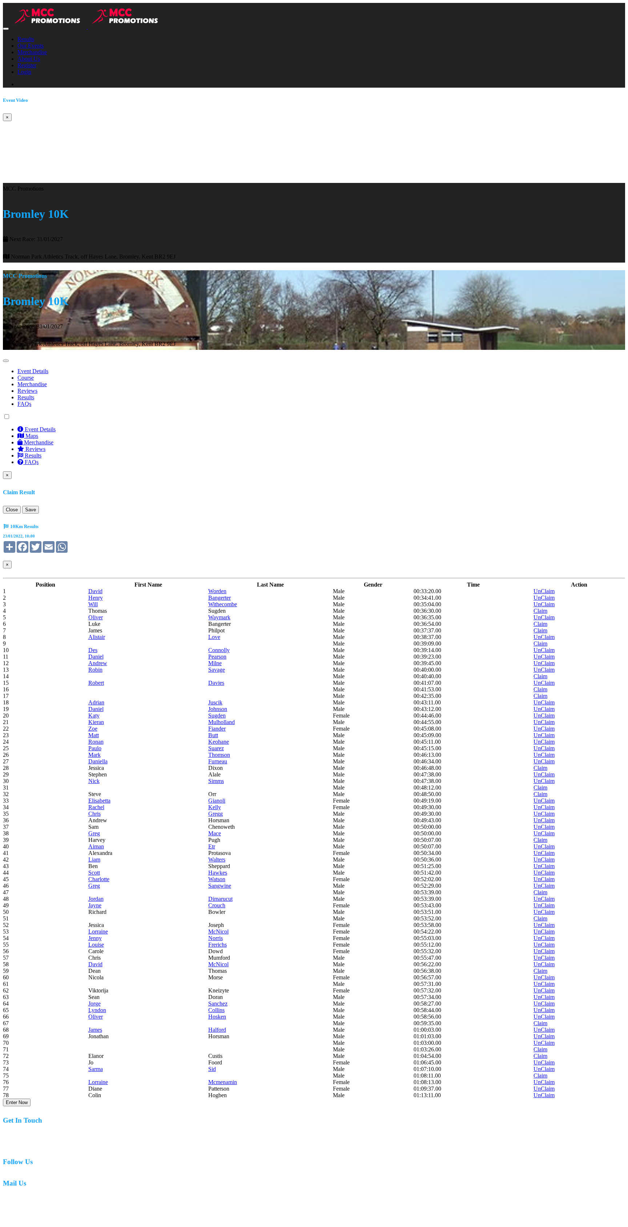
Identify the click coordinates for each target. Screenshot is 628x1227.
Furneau (217, 761)
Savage (216, 670)
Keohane (218, 742)
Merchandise (32, 52)
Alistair (96, 637)
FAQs (24, 404)
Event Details (32, 371)
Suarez (216, 748)
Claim (540, 611)
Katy (94, 715)
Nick (94, 781)
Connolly (219, 650)
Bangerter (219, 598)
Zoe (92, 729)
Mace (214, 833)
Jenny (95, 938)
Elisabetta (99, 801)
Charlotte (98, 879)
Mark (94, 755)
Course (25, 378)
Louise (96, 945)
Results (25, 39)
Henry (95, 598)
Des (92, 650)
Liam (94, 859)
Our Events (30, 46)
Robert (96, 683)
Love (214, 637)
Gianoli (216, 801)
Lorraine (98, 931)
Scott (94, 873)
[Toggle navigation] (6, 29)
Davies (216, 683)
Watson (216, 879)
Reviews (27, 391)
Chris (94, 814)
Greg (94, 833)
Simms (216, 781)
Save (30, 509)
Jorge (94, 1003)
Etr (211, 846)
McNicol (218, 931)
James (95, 1030)
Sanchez (218, 1003)
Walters (216, 859)
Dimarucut (220, 899)
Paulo (94, 748)
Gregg (215, 814)
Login (24, 72)
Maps (31, 436)
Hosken (217, 1017)
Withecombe (222, 604)
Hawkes (217, 873)
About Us (28, 59)
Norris (215, 938)
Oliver (95, 617)
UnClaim (544, 591)
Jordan (96, 899)
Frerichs (217, 945)
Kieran (96, 722)
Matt (93, 735)
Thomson (219, 755)
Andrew (97, 663)
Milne (215, 663)
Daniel (96, 657)
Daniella (98, 761)
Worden (217, 591)
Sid (212, 1069)
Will (93, 604)
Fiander (217, 729)
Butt (213, 735)
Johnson (217, 709)
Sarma (95, 1069)
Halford (217, 1030)
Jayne (94, 905)
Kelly (214, 807)
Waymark (219, 617)
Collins (216, 1010)
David (95, 591)
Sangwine (219, 886)
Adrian (96, 702)
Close (12, 509)
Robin (95, 670)
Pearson (217, 657)
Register (26, 65)
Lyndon (97, 1010)
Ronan (96, 742)
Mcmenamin (222, 1082)
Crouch (216, 905)
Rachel (96, 807)
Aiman (96, 846)
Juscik (215, 702)
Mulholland (221, 722)
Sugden (217, 715)
